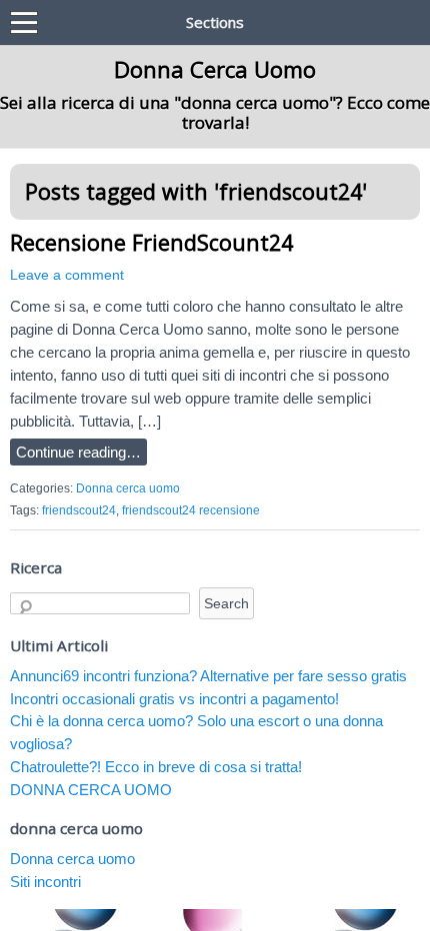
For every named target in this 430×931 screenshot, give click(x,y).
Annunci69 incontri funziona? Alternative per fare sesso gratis (208, 675)
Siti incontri (45, 881)
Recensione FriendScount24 (151, 242)
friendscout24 (79, 510)
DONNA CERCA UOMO (91, 789)
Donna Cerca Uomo (215, 69)
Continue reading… (78, 452)
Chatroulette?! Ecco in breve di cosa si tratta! (156, 766)
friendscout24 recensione (191, 510)
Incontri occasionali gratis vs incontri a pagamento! (174, 698)
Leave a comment (67, 275)
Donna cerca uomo (128, 488)
